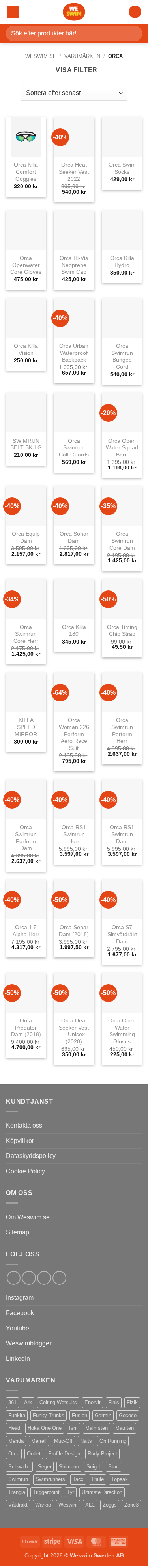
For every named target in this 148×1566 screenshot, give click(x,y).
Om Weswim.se (28, 1217)
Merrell (39, 1441)
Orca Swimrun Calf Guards (74, 448)
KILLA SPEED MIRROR (26, 727)
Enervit (92, 1402)
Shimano (69, 1467)
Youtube (17, 1328)
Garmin (103, 1415)
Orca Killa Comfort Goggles (26, 172)
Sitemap (17, 1232)
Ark (28, 1402)
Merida (16, 1441)
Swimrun (18, 1479)
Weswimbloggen (29, 1343)
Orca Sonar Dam (74, 537)
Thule (97, 1479)
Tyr (70, 1492)
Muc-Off (63, 1441)
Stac (113, 1467)
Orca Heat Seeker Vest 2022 (74, 172)
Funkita (16, 1415)
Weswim (68, 1505)
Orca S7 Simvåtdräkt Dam (122, 934)
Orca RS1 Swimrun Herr (74, 834)
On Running (112, 1441)
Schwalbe (19, 1467)
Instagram (20, 1297)
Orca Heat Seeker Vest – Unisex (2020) (74, 1031)
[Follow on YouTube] (59, 1278)
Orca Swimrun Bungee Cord (122, 356)
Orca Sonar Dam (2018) (74, 930)
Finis (113, 1402)
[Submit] (133, 33)
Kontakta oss (24, 1125)
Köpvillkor (20, 1140)
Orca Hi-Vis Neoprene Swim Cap (74, 265)
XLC (90, 1505)
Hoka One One (45, 1428)
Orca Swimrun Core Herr (25, 634)
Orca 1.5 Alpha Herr (26, 930)
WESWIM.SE (40, 56)
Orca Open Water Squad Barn (122, 448)
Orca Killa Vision (26, 349)
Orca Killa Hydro (122, 261)
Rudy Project (102, 1454)
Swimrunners (50, 1479)
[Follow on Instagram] (29, 1278)
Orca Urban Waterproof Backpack (73, 353)
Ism (73, 1428)
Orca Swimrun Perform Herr (122, 730)
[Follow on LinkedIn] (44, 1278)
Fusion (79, 1415)
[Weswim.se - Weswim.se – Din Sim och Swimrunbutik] (74, 12)
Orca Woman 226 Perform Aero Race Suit (74, 734)
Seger (44, 1467)
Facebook (20, 1313)
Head (14, 1428)
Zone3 (131, 1505)
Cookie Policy (25, 1171)
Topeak (119, 1479)
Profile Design (64, 1454)
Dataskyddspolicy (31, 1155)
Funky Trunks (48, 1415)
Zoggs (110, 1505)
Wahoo (43, 1505)
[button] (13, 12)
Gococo (128, 1415)
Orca (13, 1454)
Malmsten (96, 1428)
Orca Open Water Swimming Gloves (122, 1031)
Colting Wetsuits (58, 1402)
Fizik (132, 1402)
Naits (86, 1441)
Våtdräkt (18, 1505)
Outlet (34, 1454)
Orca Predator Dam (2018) (26, 1027)
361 (12, 1402)
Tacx (78, 1479)
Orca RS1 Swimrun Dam (122, 834)
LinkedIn (18, 1358)
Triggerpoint (46, 1492)
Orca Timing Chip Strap (122, 630)
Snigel (93, 1467)
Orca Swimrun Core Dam (122, 541)
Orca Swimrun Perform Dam (26, 837)
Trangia (16, 1492)
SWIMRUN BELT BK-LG (26, 444)
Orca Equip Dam (26, 537)
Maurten (124, 1428)
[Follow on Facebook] (14, 1278)
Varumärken (82, 56)
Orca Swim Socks (122, 168)
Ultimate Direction (102, 1492)
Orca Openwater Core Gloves (25, 265)
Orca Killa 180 (74, 630)
